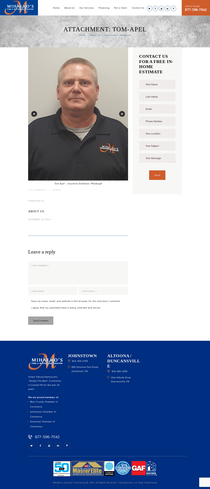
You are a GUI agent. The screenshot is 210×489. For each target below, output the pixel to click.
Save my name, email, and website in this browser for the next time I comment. (76, 301)
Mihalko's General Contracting (69, 482)
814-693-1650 (119, 371)
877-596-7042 (196, 10)
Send (157, 175)
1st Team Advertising (145, 482)
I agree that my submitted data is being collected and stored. (66, 307)
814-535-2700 (80, 361)
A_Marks (124, 113)
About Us (95, 35)
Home (82, 35)
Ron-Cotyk (35, 113)
